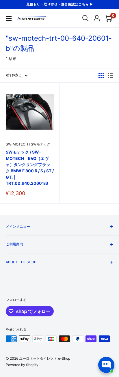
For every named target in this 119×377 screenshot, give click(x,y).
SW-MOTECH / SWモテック (28, 144)
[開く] (85, 18)
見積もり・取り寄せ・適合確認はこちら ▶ (59, 4)
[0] (108, 18)
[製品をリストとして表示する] (110, 75)
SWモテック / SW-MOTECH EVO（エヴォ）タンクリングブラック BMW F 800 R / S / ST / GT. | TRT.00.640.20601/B (30, 168)
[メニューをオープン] (9, 18)
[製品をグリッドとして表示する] (101, 75)
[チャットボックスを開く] (106, 365)
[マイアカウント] (97, 18)
